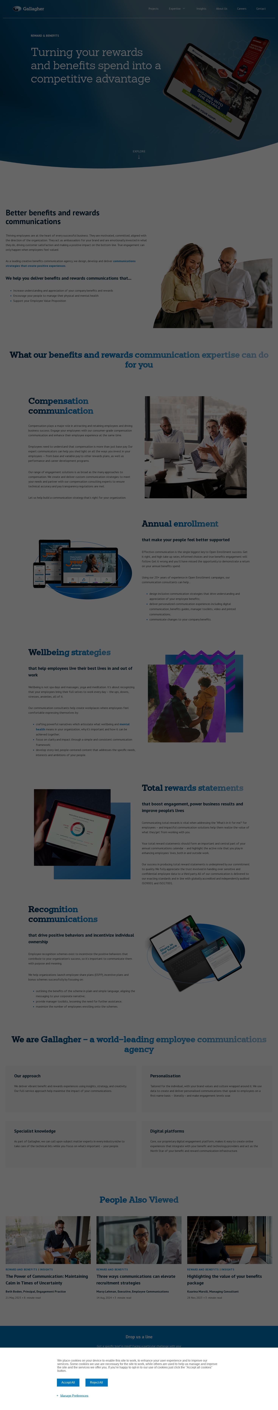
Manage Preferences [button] (74, 1395)
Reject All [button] (96, 1382)
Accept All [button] (68, 1382)
